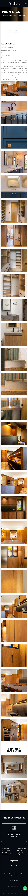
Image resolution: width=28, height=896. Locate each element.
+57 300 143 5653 (13, 880)
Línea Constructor (14, 32)
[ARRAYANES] (14, 766)
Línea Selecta (14, 30)
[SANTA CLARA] (14, 791)
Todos (14, 29)
